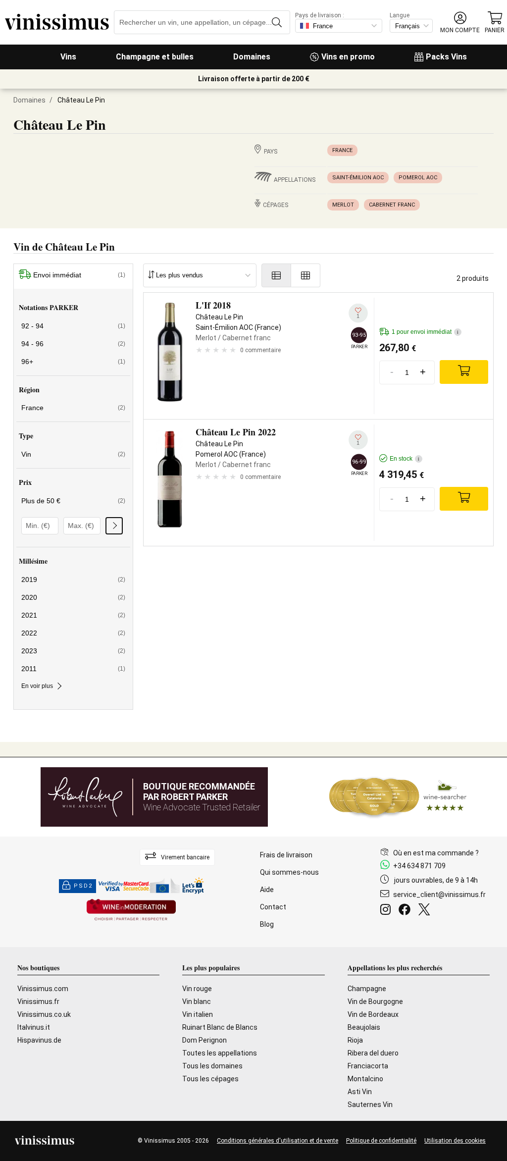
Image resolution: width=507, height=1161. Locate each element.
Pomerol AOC (418, 177)
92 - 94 (73, 326)
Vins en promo (348, 56)
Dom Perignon (204, 1040)
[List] (276, 275)
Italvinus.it (33, 1027)
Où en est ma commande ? (436, 853)
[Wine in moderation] (131, 910)
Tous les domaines (212, 1066)
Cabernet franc (392, 205)
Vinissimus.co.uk (44, 1014)
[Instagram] (387, 911)
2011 (73, 669)
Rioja (355, 1040)
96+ (73, 362)
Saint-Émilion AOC (358, 177)
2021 (73, 615)
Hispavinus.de (39, 1040)
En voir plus (37, 686)
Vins (68, 56)
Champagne (367, 989)
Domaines (251, 56)
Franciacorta (368, 1066)
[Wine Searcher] (398, 797)
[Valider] (114, 525)
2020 (73, 597)
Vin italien (197, 1014)
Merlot (343, 205)
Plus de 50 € (73, 501)
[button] (460, 22)
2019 (73, 579)
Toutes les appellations (219, 1053)
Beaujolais (364, 1027)
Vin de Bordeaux (373, 1014)
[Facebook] (406, 911)
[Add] (464, 372)
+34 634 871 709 (419, 866)
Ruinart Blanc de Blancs (219, 1027)
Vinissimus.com (42, 989)
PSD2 (83, 886)
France (342, 150)
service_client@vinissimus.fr (439, 894)
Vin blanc (196, 1001)
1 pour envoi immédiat (425, 331)
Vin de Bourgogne (375, 1001)
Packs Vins (446, 56)
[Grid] (305, 275)
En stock (404, 458)
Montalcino (365, 1079)
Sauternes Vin (370, 1104)
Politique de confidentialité (381, 1140)
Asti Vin (360, 1092)
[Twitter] (426, 911)
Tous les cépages (210, 1079)
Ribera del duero (373, 1053)
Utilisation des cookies (455, 1140)
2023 (73, 651)
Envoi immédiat (79, 275)
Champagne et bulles (155, 56)
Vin (73, 454)
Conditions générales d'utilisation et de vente (277, 1140)
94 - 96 (73, 344)
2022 (73, 633)
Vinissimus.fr (38, 1001)
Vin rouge (197, 989)
